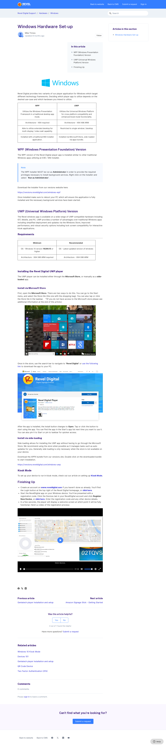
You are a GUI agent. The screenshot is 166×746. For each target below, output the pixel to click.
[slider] (48, 569)
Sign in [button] (144, 4)
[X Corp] (22, 588)
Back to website (97, 4)
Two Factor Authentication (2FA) (33, 671)
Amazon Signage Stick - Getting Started (84, 602)
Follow (99, 35)
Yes (56, 620)
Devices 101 (23, 656)
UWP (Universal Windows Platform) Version (85, 61)
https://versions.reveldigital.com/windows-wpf (39, 192)
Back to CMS (113, 4)
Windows (54, 13)
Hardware (43, 13)
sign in (27, 697)
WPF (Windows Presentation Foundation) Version (86, 53)
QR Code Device (25, 666)
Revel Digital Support (27, 13)
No (64, 620)
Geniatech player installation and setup (35, 602)
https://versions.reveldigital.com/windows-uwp (39, 464)
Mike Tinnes (30, 33)
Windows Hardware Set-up (126, 35)
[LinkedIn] (26, 588)
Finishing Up (79, 67)
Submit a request (129, 4)
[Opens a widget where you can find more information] (157, 742)
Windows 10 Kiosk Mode (29, 651)
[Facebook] (19, 588)
